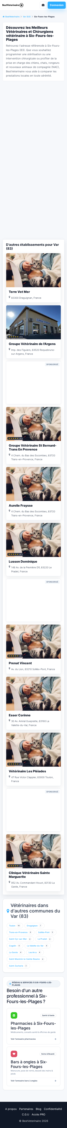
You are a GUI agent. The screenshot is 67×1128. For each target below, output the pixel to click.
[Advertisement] (33, 117)
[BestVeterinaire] (15, 5)
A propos (11, 1109)
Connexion (57, 5)
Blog (38, 1109)
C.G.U (25, 1114)
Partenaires (26, 1109)
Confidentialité (53, 1109)
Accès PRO (38, 1114)
